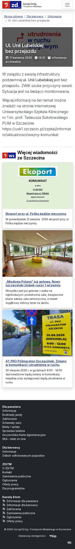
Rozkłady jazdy (12, 414)
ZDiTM (7, 464)
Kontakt (7, 472)
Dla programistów (13, 488)
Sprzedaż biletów (13, 430)
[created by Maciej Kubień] (69, 542)
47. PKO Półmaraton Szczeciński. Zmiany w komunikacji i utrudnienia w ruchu (36, 363)
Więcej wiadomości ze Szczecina (37, 155)
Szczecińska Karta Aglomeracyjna (24, 434)
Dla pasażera (11, 406)
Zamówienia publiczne (16, 476)
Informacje (9, 410)
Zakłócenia (9, 418)
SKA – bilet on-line (14, 439)
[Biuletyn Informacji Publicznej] (52, 535)
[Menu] (67, 5)
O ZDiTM (8, 468)
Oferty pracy (10, 484)
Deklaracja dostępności (32, 535)
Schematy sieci (11, 422)
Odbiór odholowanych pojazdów (23, 455)
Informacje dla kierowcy (22, 505)
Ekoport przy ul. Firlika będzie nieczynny (36, 214)
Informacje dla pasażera (22, 501)
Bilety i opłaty (11, 426)
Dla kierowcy (11, 447)
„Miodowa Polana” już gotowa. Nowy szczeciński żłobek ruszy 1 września (33, 283)
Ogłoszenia (9, 480)
